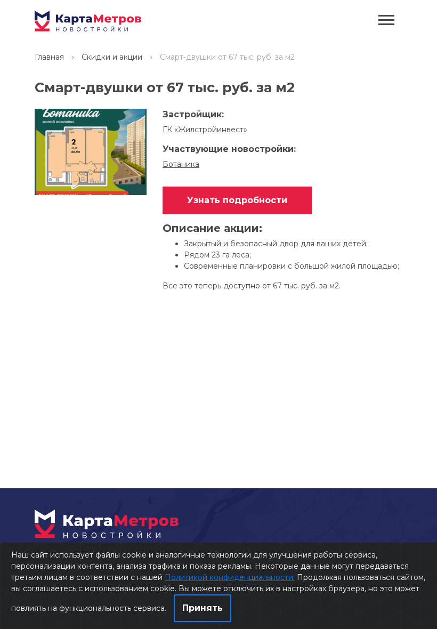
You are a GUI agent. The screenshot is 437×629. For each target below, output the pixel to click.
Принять (202, 608)
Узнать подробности (237, 200)
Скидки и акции (112, 57)
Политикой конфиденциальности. (230, 577)
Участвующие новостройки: (229, 149)
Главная (49, 57)
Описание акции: (212, 228)
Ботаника (181, 164)
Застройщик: (193, 114)
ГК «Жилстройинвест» (205, 129)
